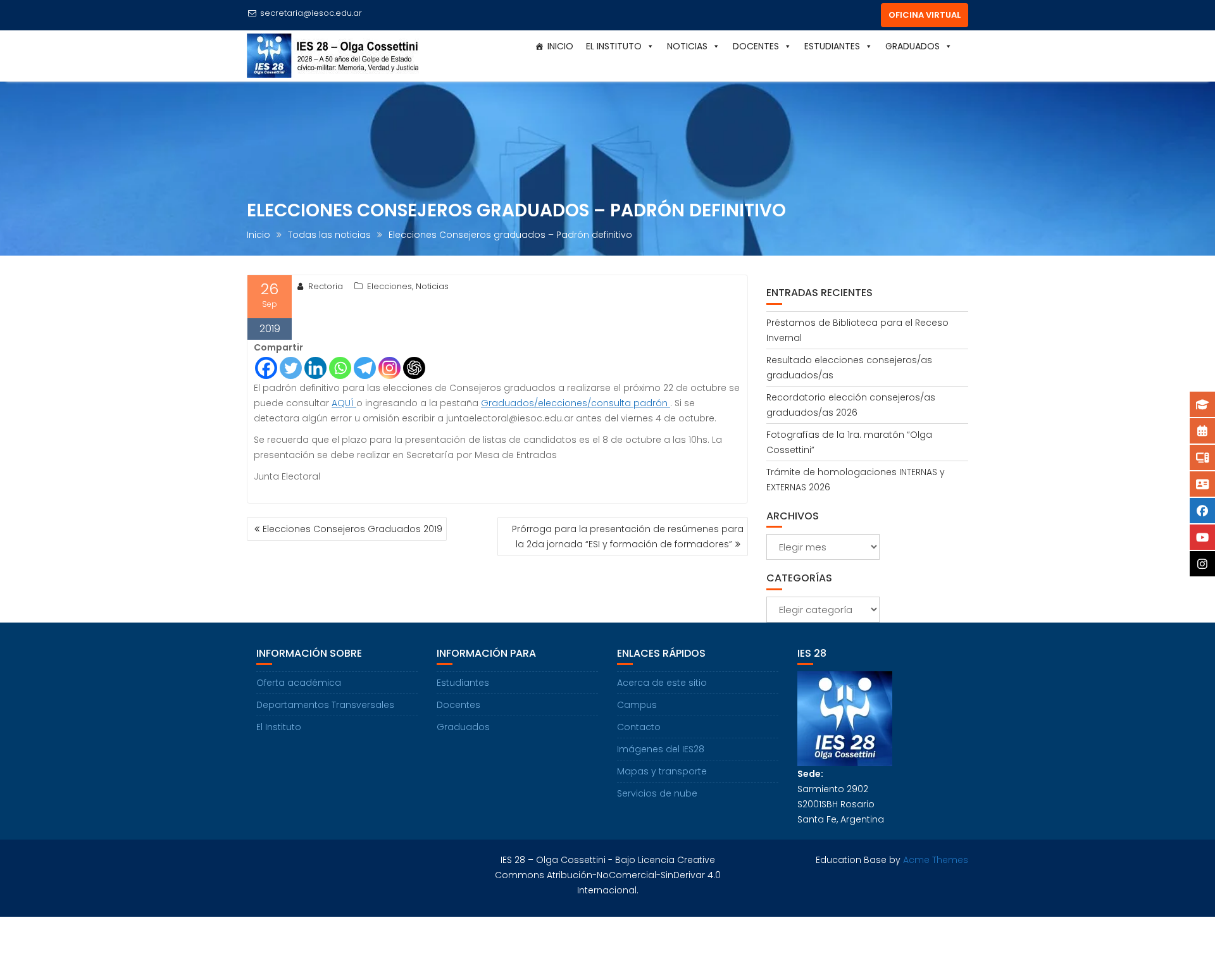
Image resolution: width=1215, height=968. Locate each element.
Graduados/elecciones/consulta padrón (575, 403)
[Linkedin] (315, 368)
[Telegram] (365, 368)
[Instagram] (389, 368)
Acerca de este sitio (662, 682)
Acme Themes (935, 859)
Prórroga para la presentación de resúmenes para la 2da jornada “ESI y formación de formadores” (628, 536)
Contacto (639, 727)
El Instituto (278, 727)
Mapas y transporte (662, 771)
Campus (637, 704)
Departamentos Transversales (325, 704)
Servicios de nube (657, 793)
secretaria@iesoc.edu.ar (311, 13)
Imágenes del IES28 (660, 749)
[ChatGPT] (414, 368)
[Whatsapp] (340, 368)
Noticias (432, 286)
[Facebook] (266, 368)
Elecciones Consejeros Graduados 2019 (352, 529)
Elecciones (389, 286)
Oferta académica (298, 682)
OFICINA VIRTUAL (924, 15)
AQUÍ (344, 403)
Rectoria (325, 286)
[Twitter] (291, 368)
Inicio (560, 46)
